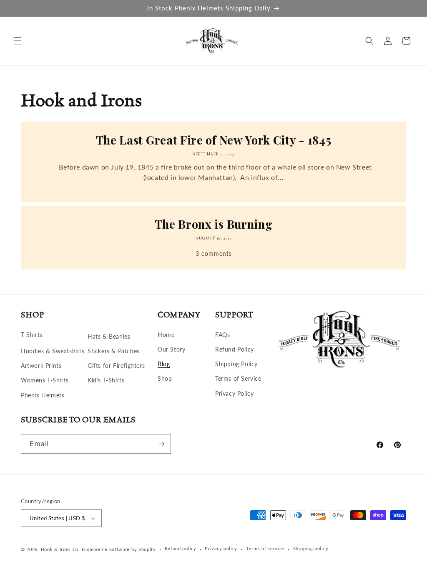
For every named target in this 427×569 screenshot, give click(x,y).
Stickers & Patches (114, 350)
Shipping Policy (236, 363)
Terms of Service (238, 378)
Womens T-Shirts (45, 380)
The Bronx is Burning (214, 224)
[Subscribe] (161, 444)
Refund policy (180, 548)
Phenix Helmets (42, 395)
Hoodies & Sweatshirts (53, 350)
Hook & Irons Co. (60, 549)
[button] (17, 41)
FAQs (222, 334)
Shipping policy (311, 548)
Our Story (171, 349)
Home (166, 334)
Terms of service (265, 548)
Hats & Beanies (109, 336)
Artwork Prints (41, 365)
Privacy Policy (234, 393)
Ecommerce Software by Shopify (119, 549)
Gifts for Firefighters (116, 365)
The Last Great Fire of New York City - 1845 (214, 140)
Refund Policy (234, 349)
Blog (164, 363)
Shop (165, 378)
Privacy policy (221, 548)
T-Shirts (32, 334)
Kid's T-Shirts (106, 380)
